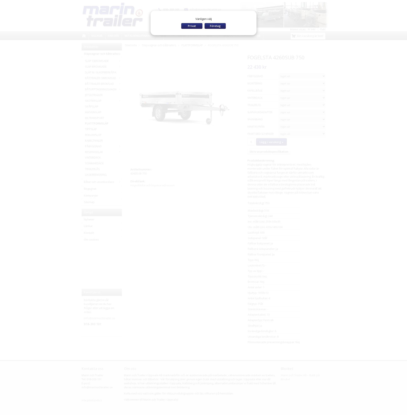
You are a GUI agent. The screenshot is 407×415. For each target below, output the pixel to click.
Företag (215, 26)
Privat (192, 26)
